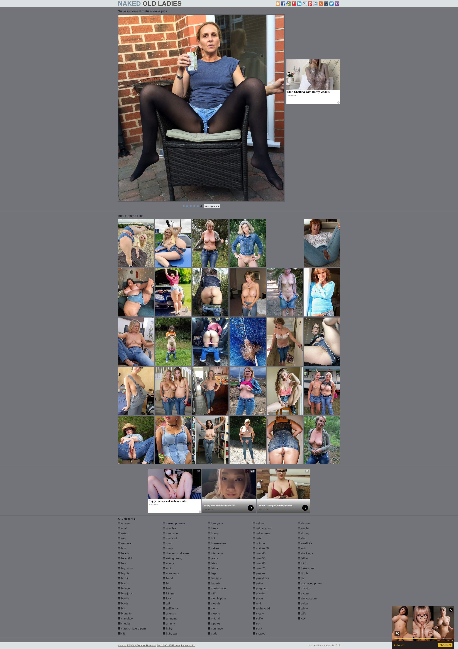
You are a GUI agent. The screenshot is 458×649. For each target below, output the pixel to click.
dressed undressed (177, 553)
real (258, 603)
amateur (125, 523)
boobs (124, 598)
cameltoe (126, 618)
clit (122, 633)
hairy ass (171, 633)
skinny (304, 533)
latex (213, 563)
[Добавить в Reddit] (315, 3)
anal (123, 528)
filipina (169, 593)
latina (214, 568)
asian (124, 533)
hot (212, 538)
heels (214, 528)
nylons (259, 523)
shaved (260, 633)
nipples (215, 623)
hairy (168, 628)
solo (303, 548)
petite (259, 583)
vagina (305, 593)
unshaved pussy (311, 583)
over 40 (260, 553)
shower (305, 523)
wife (303, 613)
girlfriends (172, 608)
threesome (307, 568)
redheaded (262, 608)
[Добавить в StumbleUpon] (321, 3)
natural (215, 618)
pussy (259, 598)
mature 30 (262, 548)
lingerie (215, 583)
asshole (125, 543)
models (215, 603)
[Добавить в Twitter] (331, 3)
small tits (306, 543)
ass (123, 538)
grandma (171, 618)
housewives (218, 543)
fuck (168, 598)
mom (213, 608)
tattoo (304, 558)
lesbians (216, 578)
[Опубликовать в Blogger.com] (278, 3)
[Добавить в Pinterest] (310, 3)
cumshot (171, 538)
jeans (214, 558)
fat (167, 583)
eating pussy (173, 558)
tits (302, 578)
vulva (304, 603)
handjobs (216, 523)
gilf (167, 603)
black (124, 583)
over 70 (260, 568)
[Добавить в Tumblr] (326, 3)
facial (169, 578)
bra (122, 608)
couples (170, 528)
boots (124, 603)
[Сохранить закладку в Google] (288, 3)
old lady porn (263, 528)
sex (257, 623)
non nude (216, 628)
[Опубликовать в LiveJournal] (305, 3)
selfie (259, 618)
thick (303, 563)
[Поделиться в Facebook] (283, 3)
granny (170, 623)
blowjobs (126, 593)
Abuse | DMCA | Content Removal (137, 645)
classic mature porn (133, 628)
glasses (170, 613)
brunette (125, 613)
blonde (125, 588)
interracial (216, 553)
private (260, 593)
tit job (304, 573)
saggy (259, 613)
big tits (124, 573)
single (304, 528)
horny (214, 533)
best (123, 563)
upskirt (304, 588)
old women (262, 533)
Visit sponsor (212, 206)
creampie (171, 533)
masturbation (218, 588)
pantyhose (262, 578)
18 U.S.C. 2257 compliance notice (176, 645)
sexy (258, 628)
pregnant (261, 588)
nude (213, 633)
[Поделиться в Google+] (294, 3)
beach (124, 553)
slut (302, 538)
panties (260, 573)
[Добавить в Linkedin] (299, 3)
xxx (302, 618)
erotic (169, 568)
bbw (123, 548)
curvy (169, 548)
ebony (169, 563)
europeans (172, 573)
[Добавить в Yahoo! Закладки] (337, 3)
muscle (215, 613)
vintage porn (308, 598)
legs (213, 573)
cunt (168, 543)
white (304, 608)
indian (214, 548)
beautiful (126, 558)
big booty (126, 568)
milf (212, 593)
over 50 (260, 558)
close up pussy (175, 523)
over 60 (260, 563)
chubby (125, 623)
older (258, 538)
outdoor (260, 543)
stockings (306, 553)
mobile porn (218, 598)
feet (168, 588)
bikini (124, 578)
